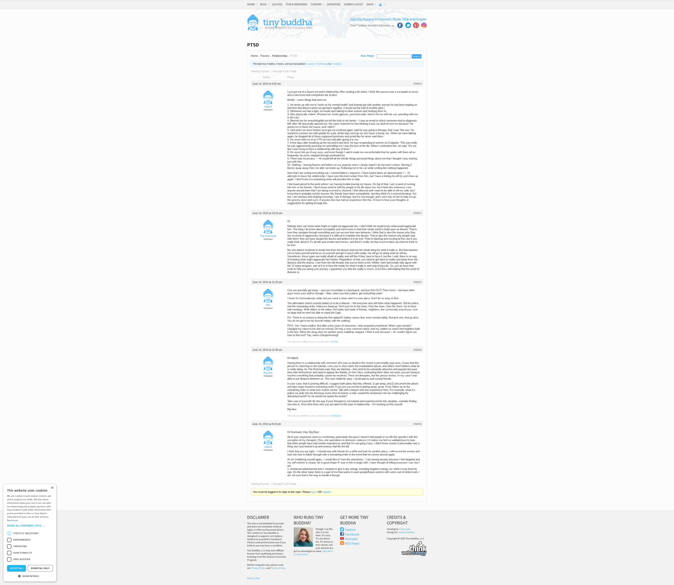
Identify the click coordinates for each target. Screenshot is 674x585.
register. (327, 492)
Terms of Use (278, 568)
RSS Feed (352, 543)
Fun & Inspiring (297, 4)
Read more (12, 520)
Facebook (352, 534)
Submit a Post (353, 4)
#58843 (417, 424)
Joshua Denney (406, 532)
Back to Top (253, 578)
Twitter (350, 529)
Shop (369, 4)
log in (314, 492)
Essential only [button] (40, 568)
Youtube (351, 539)
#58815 (417, 282)
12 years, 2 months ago (317, 64)
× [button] (52, 488)
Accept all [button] (16, 568)
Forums (316, 4)
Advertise (334, 4)
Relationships (280, 55)
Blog (263, 4)
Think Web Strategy (407, 548)
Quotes (277, 4)
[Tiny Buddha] (280, 29)
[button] (30, 525)
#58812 (417, 213)
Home (251, 4)
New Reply (367, 55)
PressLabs (405, 529)
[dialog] (30, 532)
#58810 (417, 83)
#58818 (417, 350)
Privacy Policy (258, 568)
